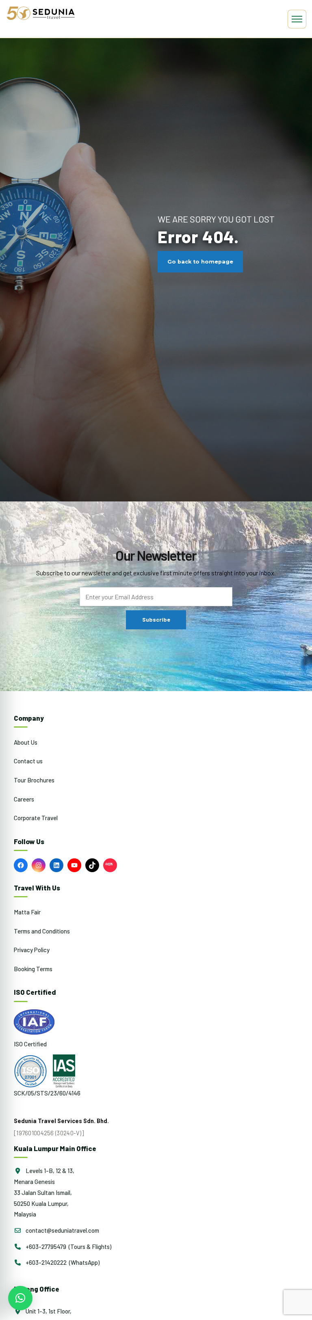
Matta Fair (27, 912)
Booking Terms (33, 968)
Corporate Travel (36, 817)
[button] (20, 1298)
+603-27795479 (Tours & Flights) (67, 1246)
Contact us (28, 761)
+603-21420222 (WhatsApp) (62, 1262)
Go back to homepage (200, 262)
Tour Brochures (34, 780)
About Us (25, 742)
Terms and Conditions (42, 931)
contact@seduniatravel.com (61, 1230)
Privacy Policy (32, 949)
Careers (24, 799)
